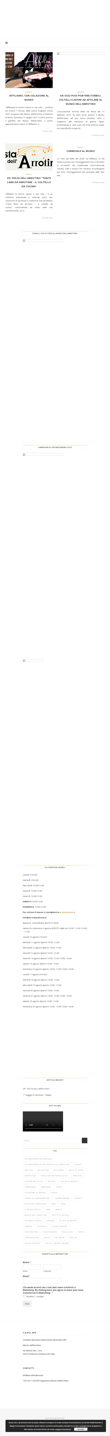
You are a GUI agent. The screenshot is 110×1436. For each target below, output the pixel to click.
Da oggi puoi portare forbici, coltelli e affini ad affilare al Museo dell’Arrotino (80, 99)
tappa (81, 1232)
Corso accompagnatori (37, 1198)
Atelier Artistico (34, 1181)
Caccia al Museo (69, 1181)
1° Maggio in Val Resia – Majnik (37, 1095)
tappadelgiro (32, 1237)
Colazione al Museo (35, 1193)
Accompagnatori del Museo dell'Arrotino (47, 1164)
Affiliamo (59, 1170)
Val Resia (59, 1237)
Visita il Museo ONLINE (57, 1243)
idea (63, 1204)
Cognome (47, 1271)
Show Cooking (59, 1226)
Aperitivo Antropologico (54, 1176)
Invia (27, 1303)
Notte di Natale (60, 1215)
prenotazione (66, 912)
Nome (27, 1262)
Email (26, 1276)
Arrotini (77, 1176)
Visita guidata (32, 1243)
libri (48, 1209)
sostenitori (31, 1232)
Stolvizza (67, 1232)
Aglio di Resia (76, 1170)
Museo (80, 92)
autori (52, 1181)
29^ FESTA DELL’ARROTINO (36, 1088)
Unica (47, 1237)
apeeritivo (30, 1176)
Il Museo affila (33, 1209)
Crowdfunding (62, 1198)
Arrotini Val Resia (55, 17)
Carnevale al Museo (81, 151)
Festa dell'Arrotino (35, 1204)
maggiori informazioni (63, 1429)
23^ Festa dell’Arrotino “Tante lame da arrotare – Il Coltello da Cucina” (29, 182)
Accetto (81, 1429)
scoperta (42, 1226)
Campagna (46, 1187)
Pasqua (50, 1221)
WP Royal (60, 1418)
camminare (30, 1187)
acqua (78, 1164)
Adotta (29, 1170)
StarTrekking (50, 1232)
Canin (59, 1187)
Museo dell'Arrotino (36, 1215)
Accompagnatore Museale (38, 1159)
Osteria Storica (33, 1221)
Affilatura (43, 1170)
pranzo (28, 1226)
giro (53, 1204)
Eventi (29, 92)
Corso (54, 1193)
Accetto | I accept (35, 1296)
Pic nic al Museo (68, 1221)
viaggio (73, 1237)
